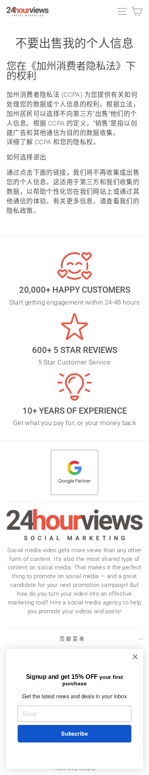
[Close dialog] (135, 656)
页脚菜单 (73, 639)
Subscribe (74, 734)
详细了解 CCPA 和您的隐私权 (49, 142)
